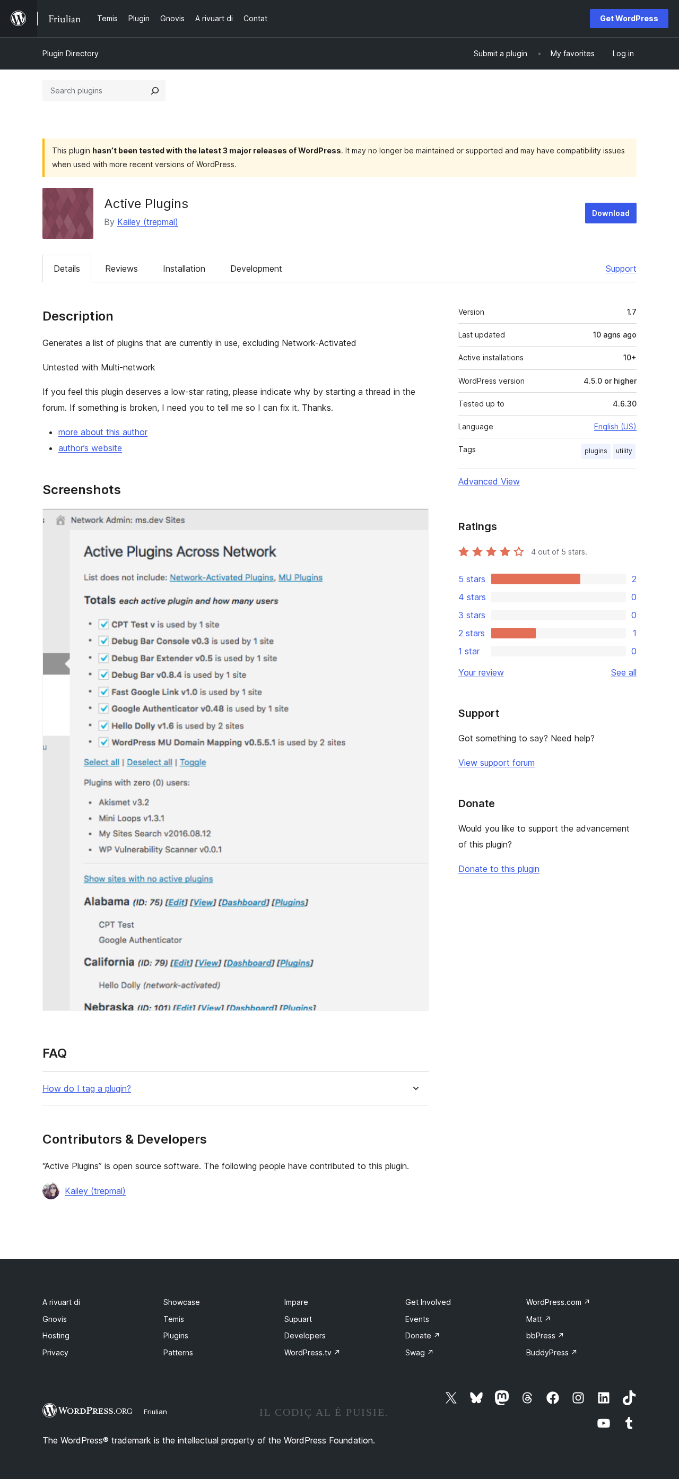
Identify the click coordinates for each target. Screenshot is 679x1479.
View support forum (496, 762)
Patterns (178, 1352)
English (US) (615, 426)
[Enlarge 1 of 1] (414, 522)
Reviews (121, 268)
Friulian (155, 1411)
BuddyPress (552, 1352)
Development (256, 268)
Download (611, 213)
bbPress (545, 1335)
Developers (305, 1335)
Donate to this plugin (498, 868)
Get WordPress (629, 18)
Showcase (181, 1302)
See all (624, 672)
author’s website (90, 448)
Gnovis (54, 1319)
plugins (596, 451)
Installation (184, 268)
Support (621, 268)
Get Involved (428, 1302)
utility (624, 451)
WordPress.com (558, 1302)
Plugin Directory (70, 53)
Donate (422, 1335)
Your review (481, 672)
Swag (419, 1352)
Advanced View (489, 481)
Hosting (55, 1335)
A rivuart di (61, 1302)
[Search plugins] (155, 90)
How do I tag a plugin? (86, 1089)
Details (67, 268)
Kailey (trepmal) (147, 222)
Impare (296, 1302)
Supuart (298, 1319)
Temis (173, 1319)
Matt (538, 1319)
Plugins (175, 1335)
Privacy (55, 1352)
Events (417, 1319)
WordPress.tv (312, 1352)
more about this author (102, 432)
